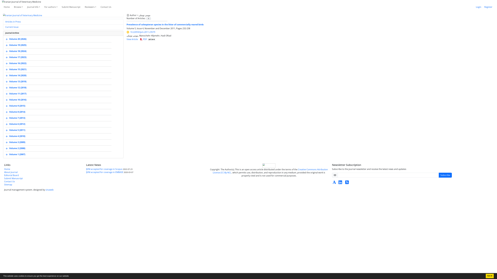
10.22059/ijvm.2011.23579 (142, 32)
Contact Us (106, 7)
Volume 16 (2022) (17, 63)
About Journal (11, 172)
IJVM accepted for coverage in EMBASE (104, 172)
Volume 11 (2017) (17, 93)
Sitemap (8, 184)
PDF (148, 39)
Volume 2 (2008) (17, 148)
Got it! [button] (489, 276)
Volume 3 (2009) (17, 142)
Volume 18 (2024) (17, 51)
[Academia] (334, 183)
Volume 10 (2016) (17, 99)
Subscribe (445, 175)
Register (488, 7)
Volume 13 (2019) (17, 81)
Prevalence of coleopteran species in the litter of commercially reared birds (165, 24)
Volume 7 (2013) (17, 118)
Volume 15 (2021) (17, 69)
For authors (50, 7)
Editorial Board (11, 175)
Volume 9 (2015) (17, 105)
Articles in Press (13, 21)
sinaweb (50, 189)
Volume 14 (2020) (17, 75)
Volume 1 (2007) (17, 154)
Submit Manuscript (71, 7)
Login (478, 7)
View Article (132, 39)
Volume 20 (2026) (17, 39)
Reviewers (90, 7)
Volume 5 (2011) (17, 130)
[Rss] (347, 183)
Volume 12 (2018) (17, 87)
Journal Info (32, 7)
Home (7, 7)
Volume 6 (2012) (17, 124)
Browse (17, 7)
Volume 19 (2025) (17, 45)
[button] (70, 276)
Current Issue (12, 27)
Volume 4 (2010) (17, 136)
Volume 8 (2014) (17, 112)
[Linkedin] (340, 183)
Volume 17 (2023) (17, 57)
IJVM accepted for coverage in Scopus (104, 169)
